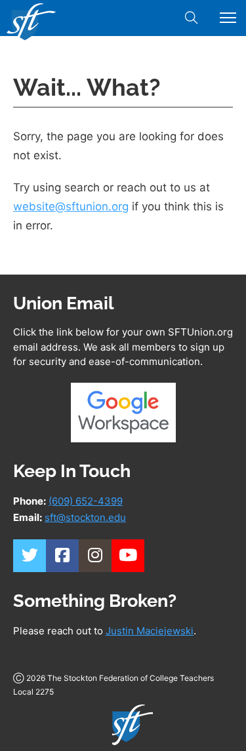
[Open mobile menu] (228, 17)
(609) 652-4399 (86, 501)
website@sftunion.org (71, 206)
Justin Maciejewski (150, 631)
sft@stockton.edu (85, 517)
